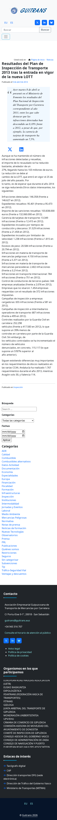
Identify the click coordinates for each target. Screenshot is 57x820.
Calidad (6, 454)
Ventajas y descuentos (14, 573)
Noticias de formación (14, 528)
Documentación (10, 468)
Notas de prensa (11, 524)
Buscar (45, 30)
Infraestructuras (11, 493)
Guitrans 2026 (30, 815)
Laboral (6, 510)
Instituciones (9, 500)
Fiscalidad (7, 486)
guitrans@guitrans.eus (17, 620)
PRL (4, 542)
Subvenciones (9, 563)
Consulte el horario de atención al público (28, 632)
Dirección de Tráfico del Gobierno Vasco (29, 783)
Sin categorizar (10, 559)
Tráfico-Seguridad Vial (14, 570)
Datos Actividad (10, 465)
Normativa (7, 521)
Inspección (18, 387)
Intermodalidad (10, 503)
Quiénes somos (10, 549)
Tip (3, 566)
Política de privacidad (20, 652)
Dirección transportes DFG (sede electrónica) (23, 777)
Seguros (6, 556)
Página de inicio (38, 60)
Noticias (50, 60)
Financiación (8, 482)
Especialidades (10, 475)
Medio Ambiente (11, 514)
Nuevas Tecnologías (13, 531)
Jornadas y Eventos (12, 507)
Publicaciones (9, 545)
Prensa (6, 538)
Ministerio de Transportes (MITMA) (26, 788)
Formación (8, 489)
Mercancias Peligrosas (14, 517)
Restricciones (9, 552)
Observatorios (10, 535)
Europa (6, 479)
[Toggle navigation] (6, 37)
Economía (7, 472)
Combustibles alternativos (16, 461)
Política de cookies (18, 655)
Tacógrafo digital (16, 765)
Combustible (9, 458)
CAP (9, 770)
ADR (4, 451)
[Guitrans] (29, 10)
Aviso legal (14, 648)
